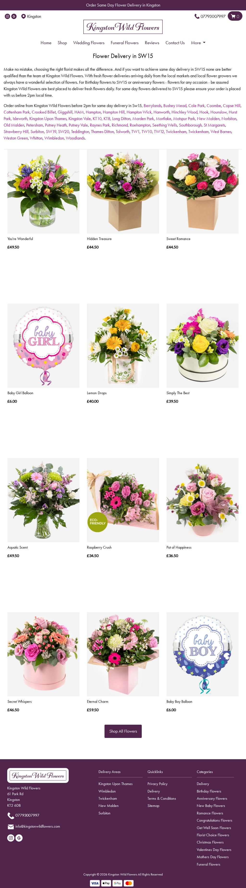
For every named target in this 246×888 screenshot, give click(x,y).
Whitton (36, 138)
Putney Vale (78, 125)
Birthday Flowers (209, 791)
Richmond (120, 125)
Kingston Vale (79, 118)
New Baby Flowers (211, 805)
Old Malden (14, 125)
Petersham (34, 125)
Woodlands (75, 138)
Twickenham (176, 131)
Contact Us (175, 42)
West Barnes (221, 131)
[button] (123, 773)
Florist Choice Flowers (213, 835)
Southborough (190, 125)
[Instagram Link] (7, 16)
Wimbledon (54, 138)
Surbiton (37, 131)
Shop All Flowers (123, 731)
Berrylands (152, 105)
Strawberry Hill (16, 131)
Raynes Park (100, 125)
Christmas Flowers (210, 842)
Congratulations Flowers (214, 820)
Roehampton (140, 125)
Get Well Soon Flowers (214, 827)
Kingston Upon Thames (48, 118)
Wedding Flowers (89, 42)
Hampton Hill (114, 112)
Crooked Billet (44, 112)
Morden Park (143, 118)
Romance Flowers (210, 813)
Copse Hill (231, 105)
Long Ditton (121, 118)
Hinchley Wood (184, 112)
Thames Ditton (102, 131)
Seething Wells (164, 125)
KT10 (97, 118)
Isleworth (20, 118)
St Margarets (214, 125)
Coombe (214, 105)
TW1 (135, 131)
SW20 (63, 131)
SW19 (51, 131)
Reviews (152, 42)
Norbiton (228, 118)
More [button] (196, 42)
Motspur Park (184, 118)
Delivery (154, 791)
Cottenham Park (17, 112)
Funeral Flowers (125, 42)
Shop (62, 42)
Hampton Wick (139, 112)
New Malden (208, 118)
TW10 (146, 131)
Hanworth (162, 112)
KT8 (107, 118)
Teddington (80, 131)
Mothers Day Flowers (213, 857)
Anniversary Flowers (212, 798)
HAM (79, 112)
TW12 (159, 131)
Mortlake (163, 118)
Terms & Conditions (162, 798)
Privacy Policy (157, 783)
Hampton (93, 112)
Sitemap (153, 805)
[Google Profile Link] (14, 16)
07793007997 (213, 16)
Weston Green (16, 138)
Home (46, 42)
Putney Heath (56, 125)
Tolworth (122, 131)
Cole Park (196, 105)
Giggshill (65, 112)
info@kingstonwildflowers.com (37, 826)
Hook (204, 112)
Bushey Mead (174, 105)
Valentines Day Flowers (214, 849)
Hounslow (218, 112)
